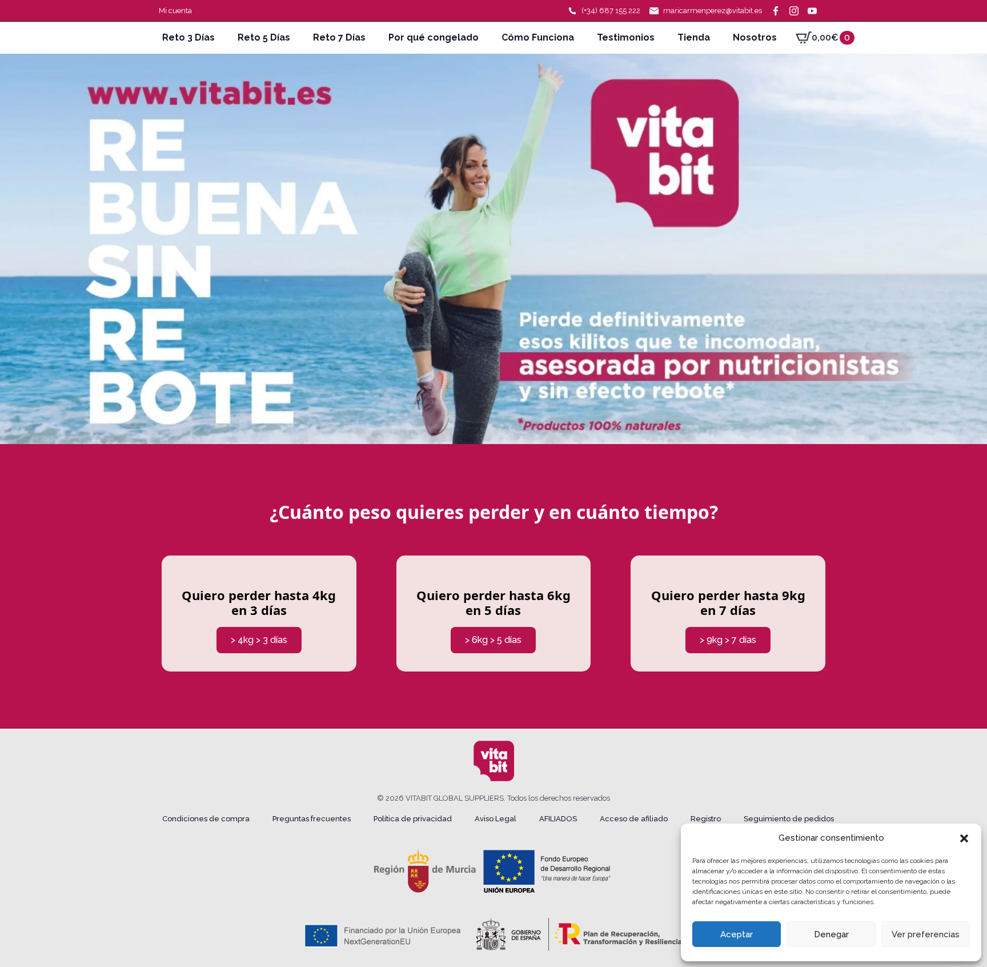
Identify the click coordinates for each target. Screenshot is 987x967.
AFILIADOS (558, 818)
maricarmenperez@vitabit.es (712, 10)
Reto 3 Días (188, 37)
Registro (706, 818)
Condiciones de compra (206, 818)
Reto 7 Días (339, 37)
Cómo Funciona (537, 37)
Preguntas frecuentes (311, 818)
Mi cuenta (175, 10)
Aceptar (736, 934)
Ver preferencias (926, 934)
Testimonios (626, 37)
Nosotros (755, 37)
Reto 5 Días (264, 37)
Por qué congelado (433, 37)
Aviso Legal (495, 818)
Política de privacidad (413, 818)
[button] (964, 838)
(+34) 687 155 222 (610, 10)
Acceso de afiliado (634, 818)
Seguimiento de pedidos (789, 818)
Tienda (693, 37)
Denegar (831, 934)
